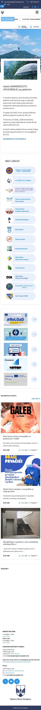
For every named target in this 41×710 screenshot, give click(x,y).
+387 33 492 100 (34, 2)
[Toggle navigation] (37, 12)
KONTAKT (26, 7)
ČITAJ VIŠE (6, 450)
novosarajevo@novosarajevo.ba (18, 656)
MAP (8, 4)
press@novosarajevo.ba (15, 675)
